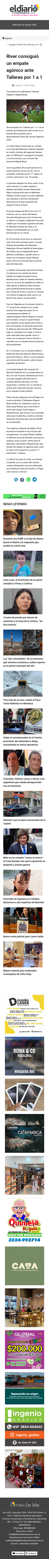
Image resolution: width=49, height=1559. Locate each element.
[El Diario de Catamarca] (24, 10)
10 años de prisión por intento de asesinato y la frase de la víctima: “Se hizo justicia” (22, 621)
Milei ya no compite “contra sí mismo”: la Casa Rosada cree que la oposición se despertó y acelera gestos (24, 861)
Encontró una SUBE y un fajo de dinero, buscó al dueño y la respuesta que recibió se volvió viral (23, 542)
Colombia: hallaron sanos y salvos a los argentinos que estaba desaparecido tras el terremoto (24, 782)
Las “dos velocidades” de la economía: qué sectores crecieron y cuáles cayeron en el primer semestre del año (24, 662)
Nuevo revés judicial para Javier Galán (23, 936)
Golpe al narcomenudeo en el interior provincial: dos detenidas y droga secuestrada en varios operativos (22, 741)
